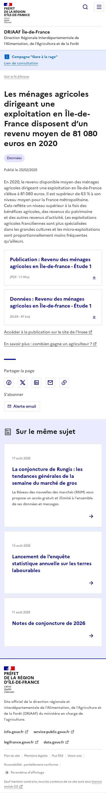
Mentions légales (36, 756)
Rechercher (85, 7)
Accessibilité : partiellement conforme (31, 764)
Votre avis (75, 756)
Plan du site (12, 756)
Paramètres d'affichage (27, 772)
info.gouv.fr (14, 732)
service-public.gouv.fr (52, 732)
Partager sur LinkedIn (36, 382)
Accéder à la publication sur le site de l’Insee (46, 332)
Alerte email (24, 406)
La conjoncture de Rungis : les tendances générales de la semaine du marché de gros (47, 476)
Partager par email (50, 382)
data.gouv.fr (54, 742)
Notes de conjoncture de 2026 (48, 623)
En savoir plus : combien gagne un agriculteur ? (48, 344)
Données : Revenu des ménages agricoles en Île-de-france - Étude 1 (50, 302)
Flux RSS (57, 756)
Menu (99, 7)
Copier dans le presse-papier (64, 382)
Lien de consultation (21, 63)
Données (14, 158)
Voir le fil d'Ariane (16, 77)
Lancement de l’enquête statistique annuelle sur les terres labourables (51, 563)
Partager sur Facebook (9, 382)
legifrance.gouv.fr (19, 742)
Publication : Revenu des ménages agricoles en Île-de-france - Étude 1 (50, 263)
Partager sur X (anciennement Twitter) (23, 382)
